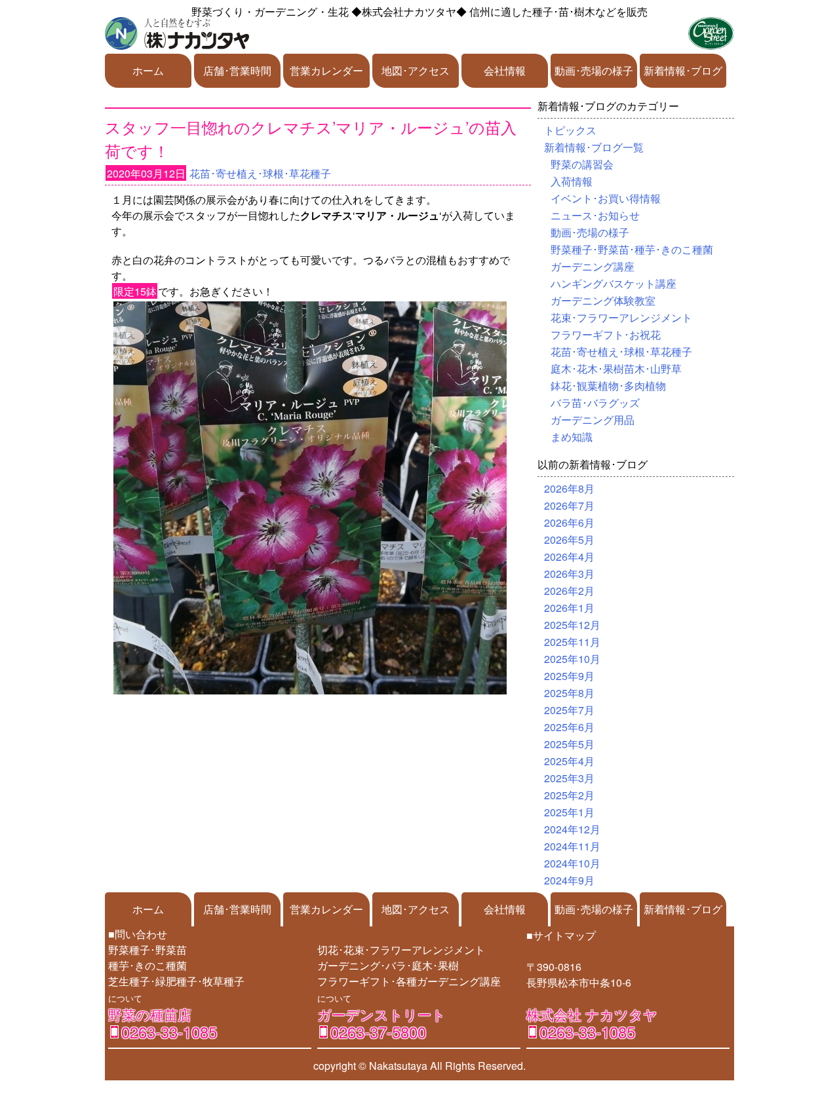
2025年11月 (572, 641)
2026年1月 (569, 607)
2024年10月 (572, 863)
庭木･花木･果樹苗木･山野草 (616, 368)
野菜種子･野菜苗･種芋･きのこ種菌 (632, 249)
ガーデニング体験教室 (603, 300)
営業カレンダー (326, 70)
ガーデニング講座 (592, 266)
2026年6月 (569, 522)
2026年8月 (569, 488)
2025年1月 (569, 812)
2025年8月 (569, 692)
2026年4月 (569, 556)
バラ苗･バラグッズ (595, 402)
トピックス (570, 130)
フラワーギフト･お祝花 (606, 334)
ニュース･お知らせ (595, 215)
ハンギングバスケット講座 (613, 283)
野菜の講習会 (582, 164)
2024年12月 (572, 829)
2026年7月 (569, 505)
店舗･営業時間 (237, 70)
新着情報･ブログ (683, 70)
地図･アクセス (415, 70)
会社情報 (505, 70)
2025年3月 (569, 778)
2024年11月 (572, 846)
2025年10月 (572, 658)
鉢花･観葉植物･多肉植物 (608, 385)
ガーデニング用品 (592, 419)
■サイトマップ (561, 935)
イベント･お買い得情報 (606, 198)
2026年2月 (569, 590)
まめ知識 (572, 436)
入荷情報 (572, 181)
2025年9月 (569, 675)
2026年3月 (569, 573)
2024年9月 (569, 880)
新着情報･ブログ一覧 (594, 147)
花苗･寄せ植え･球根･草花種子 (260, 173)
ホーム (148, 70)
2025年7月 (569, 709)
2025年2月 (569, 795)
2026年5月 (569, 539)
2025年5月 (569, 743)
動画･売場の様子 (594, 70)
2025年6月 (569, 726)
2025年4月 (569, 760)
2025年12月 (572, 624)
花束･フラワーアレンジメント (621, 317)
